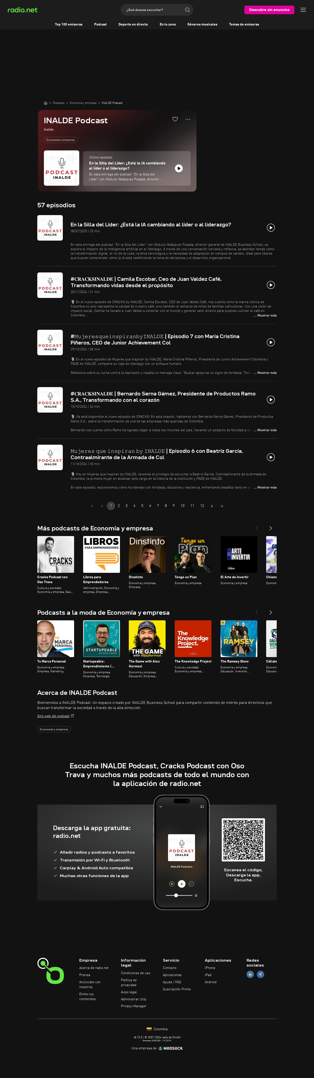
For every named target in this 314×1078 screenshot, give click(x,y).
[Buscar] (187, 10)
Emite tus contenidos (87, 996)
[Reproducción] (179, 168)
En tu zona (168, 24)
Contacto (169, 968)
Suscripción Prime (177, 989)
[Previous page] (102, 506)
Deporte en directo (133, 24)
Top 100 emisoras (68, 24)
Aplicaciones (172, 975)
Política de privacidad (129, 983)
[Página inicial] (46, 103)
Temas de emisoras (244, 24)
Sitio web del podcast (53, 716)
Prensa (84, 975)
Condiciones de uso (135, 973)
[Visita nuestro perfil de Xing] (260, 974)
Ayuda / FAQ (172, 982)
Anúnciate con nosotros (90, 984)
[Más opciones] (188, 119)
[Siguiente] (271, 526)
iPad (208, 975)
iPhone (210, 968)
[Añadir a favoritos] (175, 119)
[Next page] (212, 506)
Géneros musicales (202, 24)
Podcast (100, 24)
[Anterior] (256, 526)
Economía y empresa (60, 140)
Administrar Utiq (133, 999)
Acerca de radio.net (94, 968)
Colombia (160, 1029)
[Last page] (222, 506)
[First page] (92, 506)
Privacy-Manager (133, 1006)
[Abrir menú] (303, 10)
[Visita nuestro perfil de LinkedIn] (250, 974)
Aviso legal (129, 992)
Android (211, 982)
